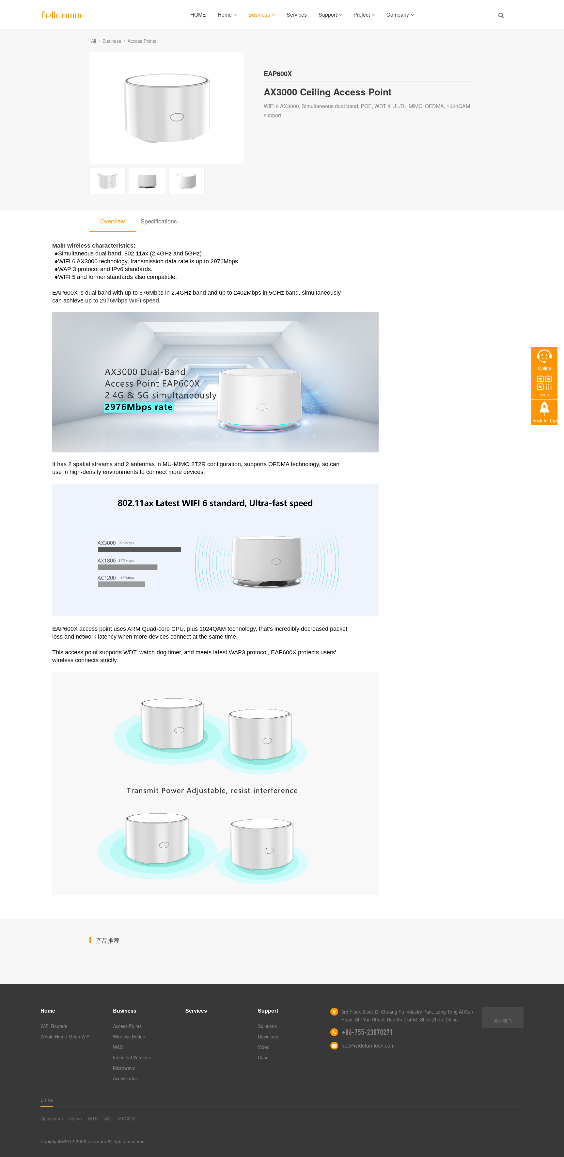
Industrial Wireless (132, 1057)
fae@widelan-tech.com (368, 1045)
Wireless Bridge (129, 1036)
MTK (93, 1118)
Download (268, 1036)
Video (264, 1047)
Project (361, 14)
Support (328, 14)
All (93, 41)
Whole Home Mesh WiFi (65, 1036)
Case (263, 1057)
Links (46, 1099)
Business (259, 14)
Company (397, 14)
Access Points (142, 41)
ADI (108, 1118)
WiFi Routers (53, 1026)
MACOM (126, 1118)
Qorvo (75, 1118)
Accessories (125, 1078)
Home (225, 14)
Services (297, 14)
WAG (118, 1047)
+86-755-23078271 (367, 1032)
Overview (112, 221)
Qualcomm (51, 1118)
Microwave (124, 1068)
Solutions (267, 1026)
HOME (198, 14)
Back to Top (544, 420)
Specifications (159, 221)
